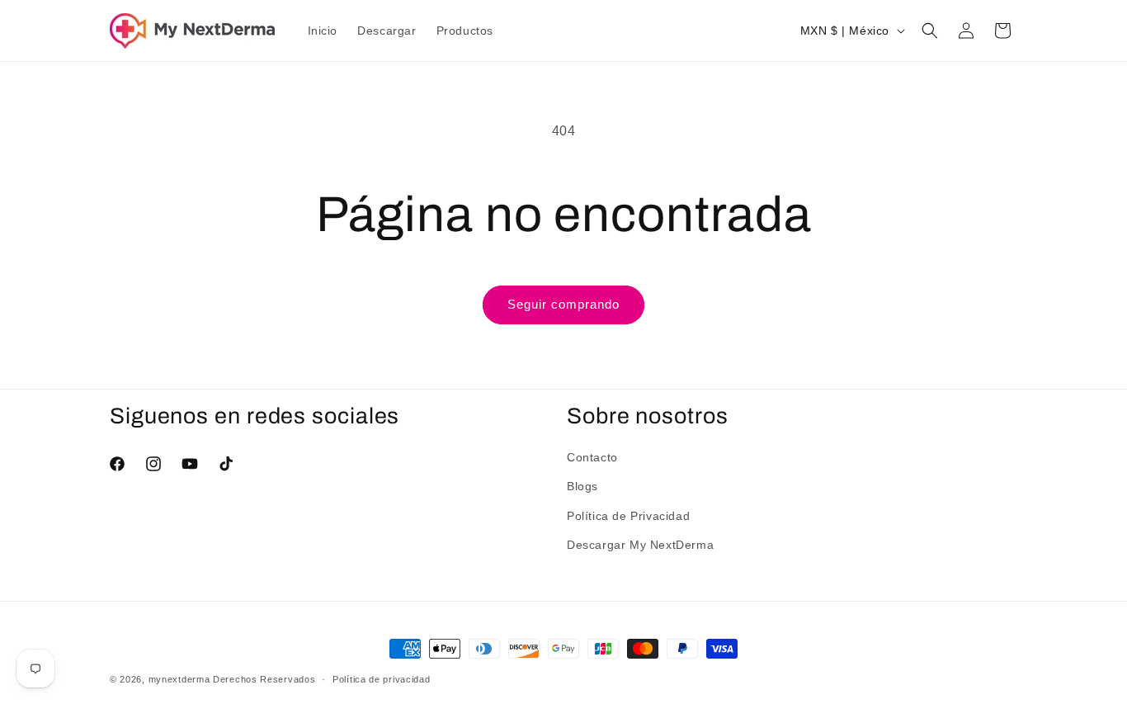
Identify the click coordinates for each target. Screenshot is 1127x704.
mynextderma (179, 679)
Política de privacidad (381, 679)
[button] (930, 30)
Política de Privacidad (628, 515)
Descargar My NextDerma (640, 544)
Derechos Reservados (264, 679)
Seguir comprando (563, 304)
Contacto (592, 457)
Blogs (582, 486)
